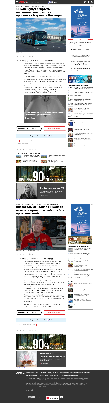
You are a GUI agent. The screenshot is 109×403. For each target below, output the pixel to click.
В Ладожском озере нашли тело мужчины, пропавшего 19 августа (80, 69)
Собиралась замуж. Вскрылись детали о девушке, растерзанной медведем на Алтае (82, 99)
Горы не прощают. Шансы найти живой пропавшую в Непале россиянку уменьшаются (80, 57)
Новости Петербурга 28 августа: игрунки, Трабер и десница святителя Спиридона (80, 63)
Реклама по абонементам (61, 373)
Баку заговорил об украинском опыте (82, 305)
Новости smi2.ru (21, 199)
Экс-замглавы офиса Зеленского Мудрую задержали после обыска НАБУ (82, 139)
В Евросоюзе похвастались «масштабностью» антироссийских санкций (82, 300)
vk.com (37, 250)
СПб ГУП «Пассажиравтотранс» (24, 52)
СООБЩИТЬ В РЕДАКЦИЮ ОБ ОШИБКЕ (69, 375)
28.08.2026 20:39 (20, 204)
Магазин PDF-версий (53, 372)
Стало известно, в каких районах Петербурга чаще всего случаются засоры (45, 114)
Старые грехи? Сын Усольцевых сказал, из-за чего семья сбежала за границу (83, 255)
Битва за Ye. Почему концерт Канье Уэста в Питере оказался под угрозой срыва (80, 44)
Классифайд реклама (31, 375)
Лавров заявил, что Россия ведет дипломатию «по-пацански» (82, 144)
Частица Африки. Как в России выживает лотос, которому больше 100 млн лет (83, 276)
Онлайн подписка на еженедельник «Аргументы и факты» (75, 372)
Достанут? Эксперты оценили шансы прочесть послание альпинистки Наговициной (83, 94)
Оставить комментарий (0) (54, 128)
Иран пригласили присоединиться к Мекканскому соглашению (83, 284)
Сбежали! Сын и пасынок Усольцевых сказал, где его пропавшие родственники (83, 270)
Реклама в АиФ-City (74, 373)
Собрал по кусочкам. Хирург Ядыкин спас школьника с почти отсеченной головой (83, 89)
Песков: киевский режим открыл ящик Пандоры (82, 123)
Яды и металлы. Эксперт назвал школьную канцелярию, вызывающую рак (82, 110)
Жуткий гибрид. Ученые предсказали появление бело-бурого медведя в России (83, 115)
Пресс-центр (43, 372)
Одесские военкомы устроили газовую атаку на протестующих (82, 289)
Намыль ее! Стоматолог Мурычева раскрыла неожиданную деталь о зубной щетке (83, 260)
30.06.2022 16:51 (19, 6)
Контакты (28, 373)
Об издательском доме (32, 372)
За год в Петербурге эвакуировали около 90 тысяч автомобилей (55, 161)
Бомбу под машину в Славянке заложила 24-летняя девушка (80, 50)
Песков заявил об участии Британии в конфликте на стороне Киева (83, 129)
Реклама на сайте (48, 373)
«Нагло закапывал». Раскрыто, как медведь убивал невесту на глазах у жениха (83, 104)
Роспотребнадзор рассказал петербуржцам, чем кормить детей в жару (30, 161)
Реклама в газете (37, 373)
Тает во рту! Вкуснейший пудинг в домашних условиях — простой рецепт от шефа (82, 265)
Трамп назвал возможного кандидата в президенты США (83, 134)
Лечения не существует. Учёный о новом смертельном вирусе (82, 249)
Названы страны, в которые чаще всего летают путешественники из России (31, 156)
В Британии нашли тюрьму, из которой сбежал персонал (81, 295)
